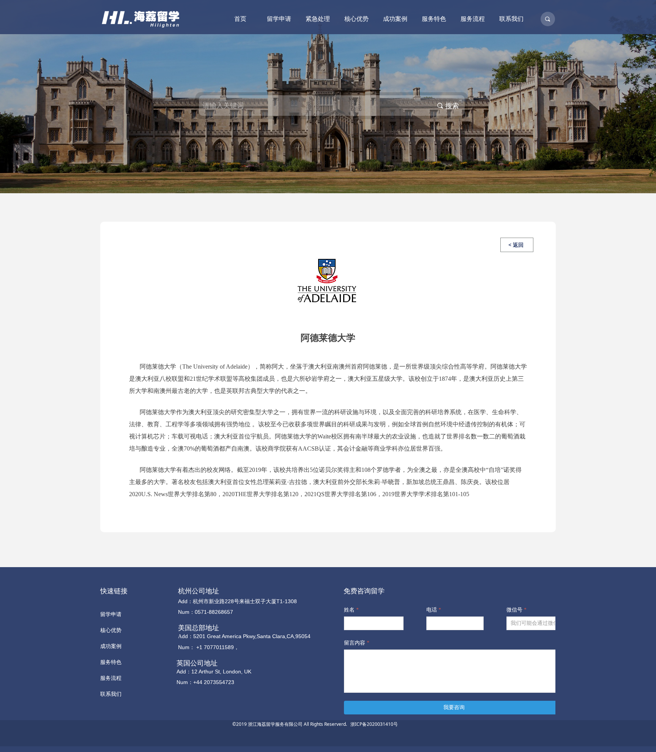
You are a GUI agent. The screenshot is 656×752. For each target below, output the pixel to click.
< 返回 (516, 244)
